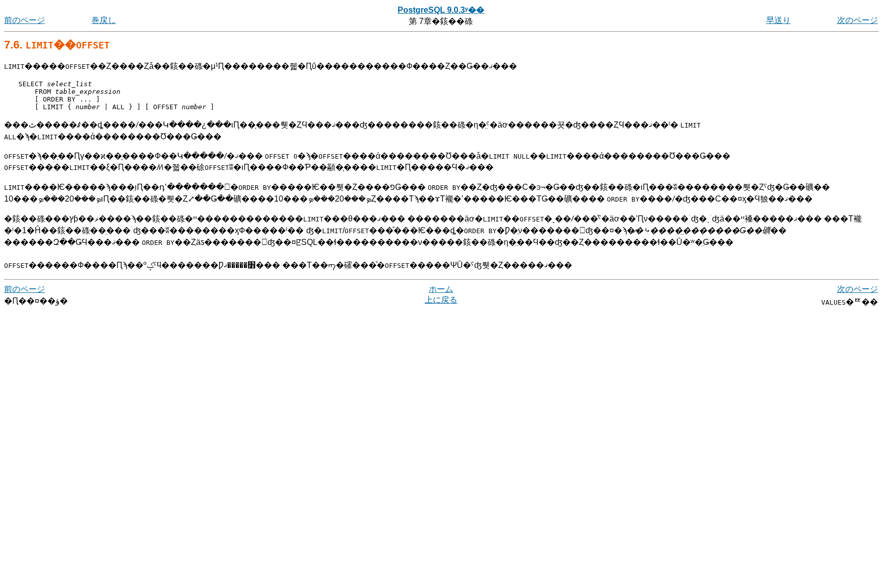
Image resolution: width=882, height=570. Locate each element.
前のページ (24, 20)
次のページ (857, 20)
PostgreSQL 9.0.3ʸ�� (441, 10)
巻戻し (103, 20)
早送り (778, 20)
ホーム (441, 289)
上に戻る (441, 299)
